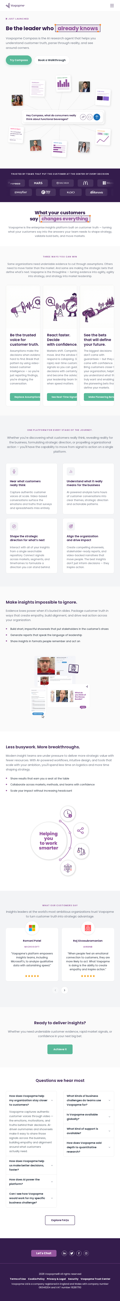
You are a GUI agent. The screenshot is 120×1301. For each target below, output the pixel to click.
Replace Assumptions (27, 397)
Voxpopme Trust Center (95, 1279)
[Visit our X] (71, 1253)
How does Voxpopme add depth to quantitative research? (84, 1147)
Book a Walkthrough (52, 60)
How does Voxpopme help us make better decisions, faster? (26, 1165)
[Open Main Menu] (112, 5)
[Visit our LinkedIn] (64, 1253)
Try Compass (19, 60)
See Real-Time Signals (65, 397)
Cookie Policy (36, 1279)
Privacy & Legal (56, 1279)
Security (73, 1279)
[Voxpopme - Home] (15, 5)
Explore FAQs (60, 1220)
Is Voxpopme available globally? (82, 1117)
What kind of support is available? (82, 1131)
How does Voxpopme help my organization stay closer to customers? (28, 1100)
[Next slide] (64, 990)
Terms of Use (18, 1279)
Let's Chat (43, 1253)
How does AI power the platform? (24, 1182)
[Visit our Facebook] (79, 1253)
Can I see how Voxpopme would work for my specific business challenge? (27, 1198)
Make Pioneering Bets (101, 397)
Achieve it (60, 1049)
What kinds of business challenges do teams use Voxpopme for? (84, 1100)
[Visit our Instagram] (86, 1253)
